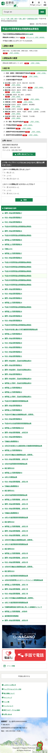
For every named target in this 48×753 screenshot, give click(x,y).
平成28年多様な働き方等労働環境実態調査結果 (21, 329)
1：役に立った (9, 172)
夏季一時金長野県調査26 (13, 231)
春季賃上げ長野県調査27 (13, 253)
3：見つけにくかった (11, 193)
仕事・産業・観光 (12, 18)
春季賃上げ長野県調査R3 (13, 473)
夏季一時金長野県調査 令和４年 (16, 504)
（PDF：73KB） (35, 63)
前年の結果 (29, 34)
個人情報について (9, 693)
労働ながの (8, 249)
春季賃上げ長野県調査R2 (13, 450)
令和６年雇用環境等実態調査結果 (16, 576)
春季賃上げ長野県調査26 (13, 244)
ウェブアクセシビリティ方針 (12, 689)
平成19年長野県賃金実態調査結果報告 (18, 280)
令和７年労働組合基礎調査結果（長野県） (19, 598)
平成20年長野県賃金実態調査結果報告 (18, 267)
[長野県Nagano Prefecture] (7, 3)
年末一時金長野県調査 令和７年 (16, 593)
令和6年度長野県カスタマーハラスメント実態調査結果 (24, 580)
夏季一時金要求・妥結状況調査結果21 (18, 370)
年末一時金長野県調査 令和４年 (16, 508)
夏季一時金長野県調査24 (13, 289)
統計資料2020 (9, 468)
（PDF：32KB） (28, 125)
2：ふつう (7, 175)
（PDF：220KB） (14, 53)
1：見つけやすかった (11, 187)
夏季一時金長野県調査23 (13, 374)
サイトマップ (8, 697)
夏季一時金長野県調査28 (13, 316)
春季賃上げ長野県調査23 (13, 388)
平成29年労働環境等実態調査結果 (16, 401)
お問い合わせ (8, 714)
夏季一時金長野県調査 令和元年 (16, 432)
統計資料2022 (9, 522)
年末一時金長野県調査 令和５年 (16, 535)
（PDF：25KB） (33, 135)
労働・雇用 (22, 18)
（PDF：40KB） (36, 132)
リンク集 (6, 702)
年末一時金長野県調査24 (13, 294)
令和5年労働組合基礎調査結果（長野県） (19, 540)
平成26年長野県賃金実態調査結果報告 (18, 226)
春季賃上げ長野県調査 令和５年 (16, 526)
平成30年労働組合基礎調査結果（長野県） (19, 414)
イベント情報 (11, 666)
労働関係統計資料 (32, 18)
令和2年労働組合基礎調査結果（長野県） (19, 455)
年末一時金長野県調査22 (13, 347)
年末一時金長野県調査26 (13, 222)
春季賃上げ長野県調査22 (13, 392)
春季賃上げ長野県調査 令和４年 (16, 499)
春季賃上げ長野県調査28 (13, 311)
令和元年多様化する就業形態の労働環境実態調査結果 (23, 446)
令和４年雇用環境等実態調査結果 (16, 517)
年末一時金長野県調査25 (13, 258)
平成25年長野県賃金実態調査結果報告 (18, 235)
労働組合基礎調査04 (12, 513)
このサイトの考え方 (10, 685)
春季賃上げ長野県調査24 (13, 302)
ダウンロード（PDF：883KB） (35, 37)
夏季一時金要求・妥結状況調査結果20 (18, 361)
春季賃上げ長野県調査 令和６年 (16, 553)
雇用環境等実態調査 (12, 616)
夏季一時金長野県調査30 (13, 405)
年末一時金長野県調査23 (13, 352)
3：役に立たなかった (11, 179)
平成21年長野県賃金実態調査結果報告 (18, 262)
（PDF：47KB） (41, 73)
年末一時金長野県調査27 (13, 217)
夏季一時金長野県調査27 (13, 213)
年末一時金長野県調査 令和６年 (16, 562)
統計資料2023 (9, 549)
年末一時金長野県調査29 (13, 343)
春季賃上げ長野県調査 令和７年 (16, 585)
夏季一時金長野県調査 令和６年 (16, 558)
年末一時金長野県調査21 (13, 356)
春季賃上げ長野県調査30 (13, 410)
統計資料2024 (9, 571)
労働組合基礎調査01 (12, 441)
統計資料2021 (9, 490)
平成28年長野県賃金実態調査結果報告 (18, 325)
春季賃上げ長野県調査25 (13, 240)
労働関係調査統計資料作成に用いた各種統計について (23, 607)
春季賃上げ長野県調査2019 (14, 428)
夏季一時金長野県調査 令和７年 (16, 589)
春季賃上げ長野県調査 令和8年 (16, 611)
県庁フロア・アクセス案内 (12, 710)
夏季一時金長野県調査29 (13, 338)
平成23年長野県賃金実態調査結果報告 (18, 271)
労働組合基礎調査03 (12, 486)
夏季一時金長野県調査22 (13, 365)
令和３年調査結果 (11, 477)
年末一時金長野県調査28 (13, 320)
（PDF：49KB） (16, 85)
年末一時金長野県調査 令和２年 (16, 459)
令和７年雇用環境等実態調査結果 (16, 602)
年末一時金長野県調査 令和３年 (16, 482)
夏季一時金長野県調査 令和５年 (16, 531)
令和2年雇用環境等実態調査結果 (16, 464)
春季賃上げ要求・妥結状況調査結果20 (18, 383)
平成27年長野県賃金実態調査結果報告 (18, 307)
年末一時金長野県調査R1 (13, 437)
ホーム (3, 18)
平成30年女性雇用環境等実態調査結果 (18, 423)
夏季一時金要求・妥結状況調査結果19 (18, 379)
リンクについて (8, 706)
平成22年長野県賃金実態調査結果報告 (18, 285)
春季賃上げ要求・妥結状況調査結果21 (18, 397)
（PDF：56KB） (33, 76)
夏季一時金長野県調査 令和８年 (16, 620)
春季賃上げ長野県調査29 (13, 334)
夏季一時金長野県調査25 (13, 298)
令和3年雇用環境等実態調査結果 (16, 495)
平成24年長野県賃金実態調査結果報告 (18, 276)
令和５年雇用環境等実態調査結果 (16, 544)
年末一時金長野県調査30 (13, 419)
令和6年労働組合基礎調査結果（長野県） (19, 567)
